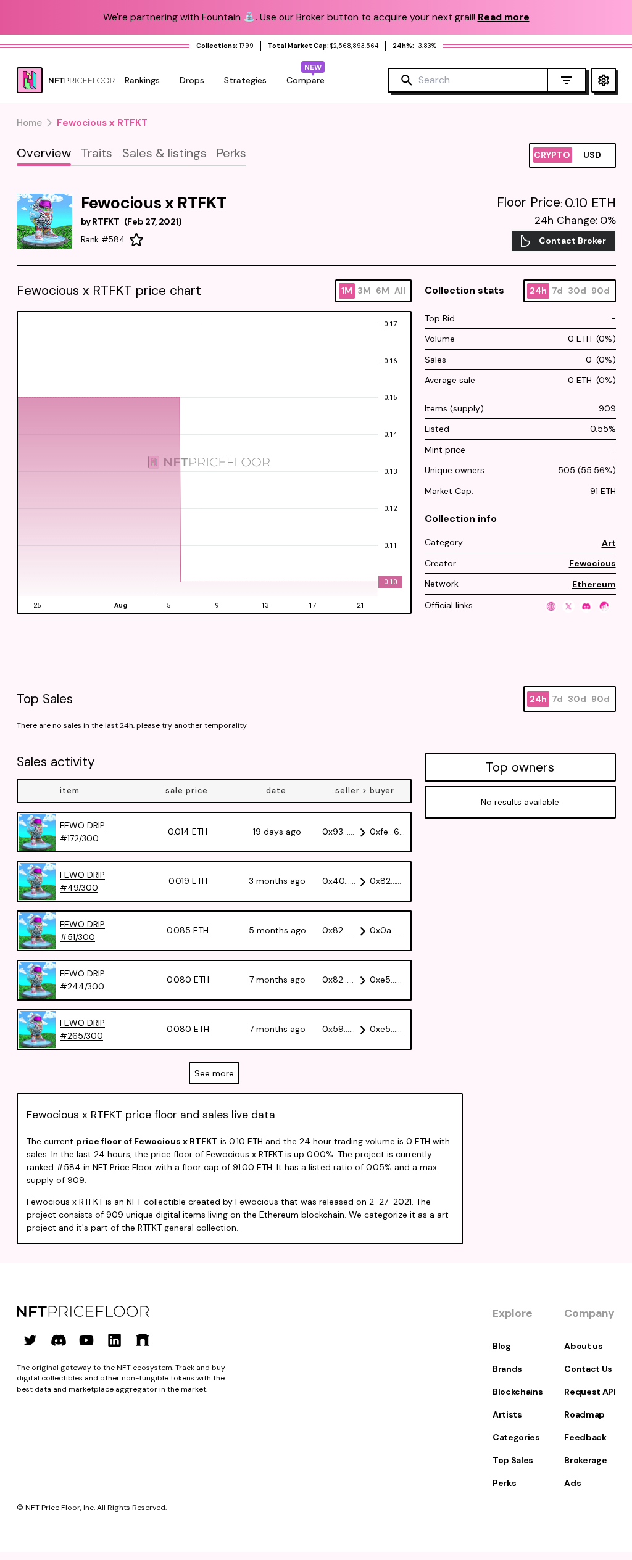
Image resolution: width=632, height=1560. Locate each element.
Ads (572, 1482)
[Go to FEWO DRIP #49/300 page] (37, 881)
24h (538, 290)
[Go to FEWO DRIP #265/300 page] (37, 1029)
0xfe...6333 (388, 831)
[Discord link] (58, 1339)
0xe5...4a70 (388, 979)
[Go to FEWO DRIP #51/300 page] (37, 930)
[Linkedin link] (114, 1339)
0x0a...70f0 (388, 930)
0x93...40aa (340, 831)
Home (29, 123)
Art (609, 542)
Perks (504, 1482)
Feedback (585, 1437)
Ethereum (594, 584)
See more (214, 1073)
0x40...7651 (340, 880)
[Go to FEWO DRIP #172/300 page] (37, 832)
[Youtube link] (86, 1339)
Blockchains (518, 1391)
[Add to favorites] (136, 240)
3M (364, 290)
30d (577, 290)
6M (382, 290)
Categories (516, 1437)
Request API (589, 1391)
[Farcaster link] (142, 1339)
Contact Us (588, 1368)
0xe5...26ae (388, 1028)
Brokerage (585, 1460)
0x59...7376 (340, 1028)
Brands (507, 1368)
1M (346, 290)
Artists (507, 1414)
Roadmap (584, 1414)
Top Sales (513, 1460)
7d (557, 290)
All (399, 290)
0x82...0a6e (388, 880)
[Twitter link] (30, 1339)
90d (600, 290)
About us (583, 1346)
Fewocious (592, 563)
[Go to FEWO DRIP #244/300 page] (37, 980)
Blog (502, 1346)
